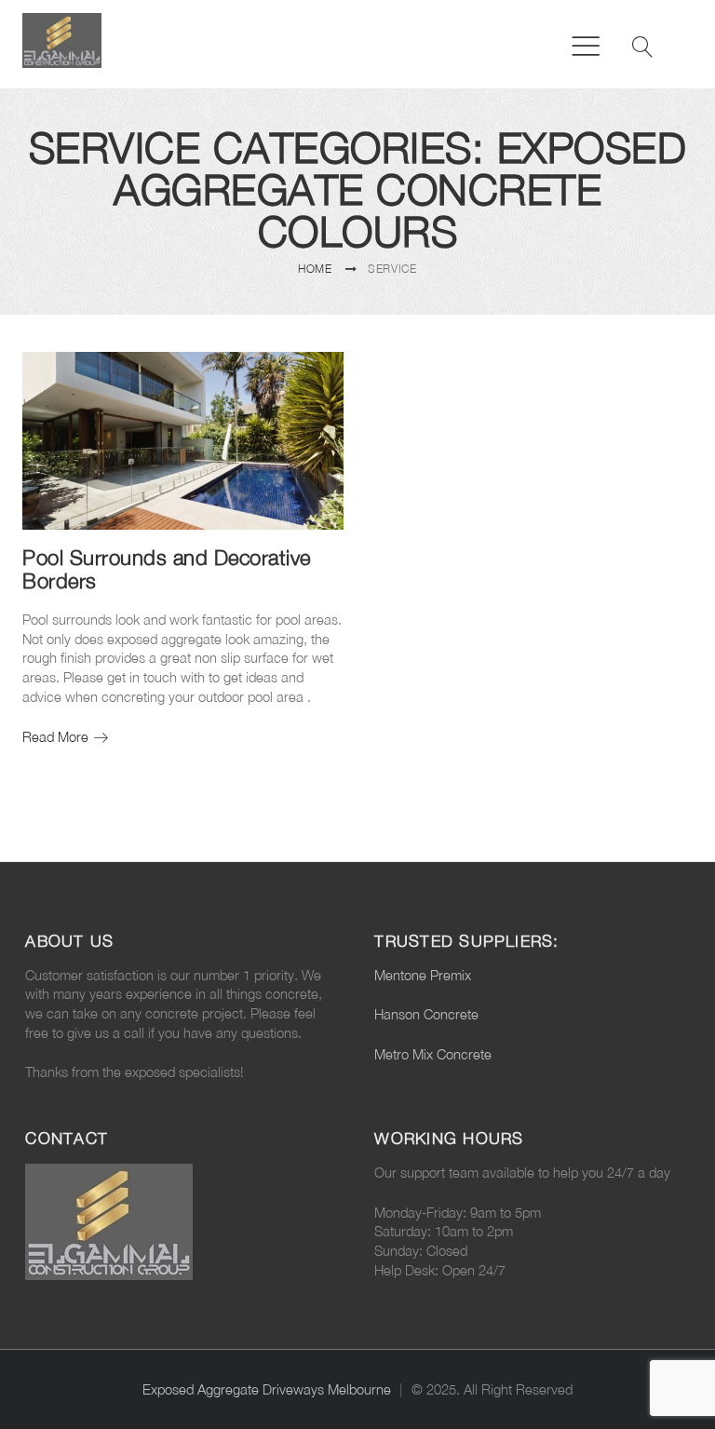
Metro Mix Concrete (433, 1054)
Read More (65, 737)
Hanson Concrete (426, 1014)
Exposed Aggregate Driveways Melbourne (266, 1389)
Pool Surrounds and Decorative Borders (166, 569)
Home (315, 269)
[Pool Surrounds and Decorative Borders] (183, 441)
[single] (318, 377)
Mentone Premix (422, 975)
